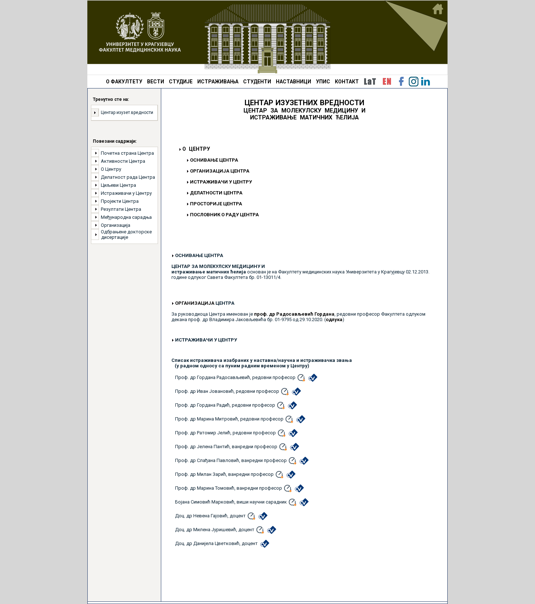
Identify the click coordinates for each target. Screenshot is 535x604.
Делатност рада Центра (128, 177)
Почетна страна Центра (127, 153)
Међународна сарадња (126, 217)
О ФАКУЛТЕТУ (124, 81)
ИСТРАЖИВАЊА (217, 81)
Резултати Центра (121, 209)
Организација (115, 225)
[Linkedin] (425, 81)
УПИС (323, 81)
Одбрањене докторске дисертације (125, 234)
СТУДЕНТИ (257, 81)
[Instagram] (413, 81)
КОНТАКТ (347, 81)
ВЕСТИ (155, 81)
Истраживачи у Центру (126, 193)
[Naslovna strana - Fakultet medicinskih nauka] (267, 37)
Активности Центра (123, 161)
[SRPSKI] (370, 81)
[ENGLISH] (387, 81)
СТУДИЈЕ (181, 81)
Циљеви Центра (118, 185)
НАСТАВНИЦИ (293, 81)
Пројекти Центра (120, 201)
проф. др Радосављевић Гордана (294, 314)
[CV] (312, 377)
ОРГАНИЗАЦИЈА (194, 303)
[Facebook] (401, 81)
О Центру (111, 169)
